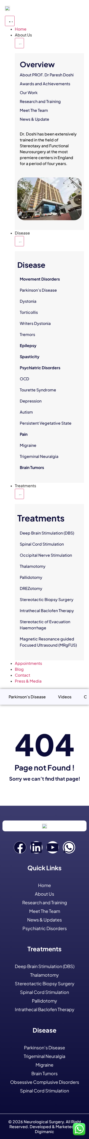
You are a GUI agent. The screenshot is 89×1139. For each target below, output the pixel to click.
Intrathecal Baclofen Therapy (47, 610)
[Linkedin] (36, 847)
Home (44, 885)
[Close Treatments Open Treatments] (19, 494)
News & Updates (44, 919)
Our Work (29, 92)
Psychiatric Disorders (40, 367)
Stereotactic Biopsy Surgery (46, 599)
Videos (64, 696)
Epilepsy (28, 345)
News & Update (34, 119)
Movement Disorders (40, 279)
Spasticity (29, 356)
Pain (23, 434)
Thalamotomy (32, 566)
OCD (24, 378)
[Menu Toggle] (10, 21)
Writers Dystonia (35, 323)
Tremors (27, 334)
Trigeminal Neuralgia (39, 456)
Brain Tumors (32, 467)
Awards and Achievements (45, 83)
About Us (44, 894)
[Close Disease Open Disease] (19, 241)
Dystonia (28, 301)
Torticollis (29, 312)
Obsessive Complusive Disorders (44, 1082)
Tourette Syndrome (38, 389)
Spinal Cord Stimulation (42, 544)
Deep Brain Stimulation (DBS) (47, 533)
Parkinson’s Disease (38, 290)
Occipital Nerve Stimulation (46, 555)
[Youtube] (52, 847)
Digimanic (44, 1131)
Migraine (28, 445)
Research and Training (40, 101)
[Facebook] (20, 847)
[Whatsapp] (69, 847)
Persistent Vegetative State (45, 423)
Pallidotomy (31, 577)
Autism (26, 412)
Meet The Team (34, 110)
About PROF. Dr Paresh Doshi (47, 74)
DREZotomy (31, 588)
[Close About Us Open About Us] (19, 43)
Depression (31, 400)
